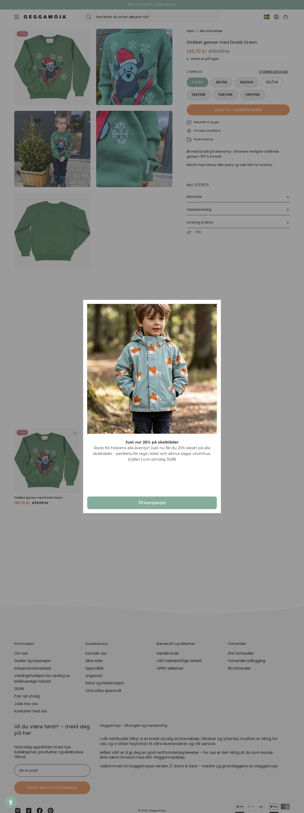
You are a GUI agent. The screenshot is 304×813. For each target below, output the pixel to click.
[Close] (215, 305)
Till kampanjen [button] (152, 502)
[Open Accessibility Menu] (11, 802)
